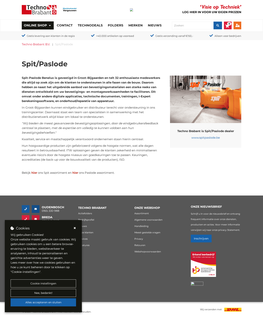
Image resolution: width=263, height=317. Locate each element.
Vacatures (84, 245)
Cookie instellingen (43, 283)
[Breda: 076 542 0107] (27, 219)
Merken (135, 25)
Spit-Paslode (31, 78)
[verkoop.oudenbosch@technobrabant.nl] (37, 209)
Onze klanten (85, 232)
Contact (65, 25)
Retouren (139, 245)
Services (83, 238)
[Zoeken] (218, 25)
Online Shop (35, 25)
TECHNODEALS (90, 25)
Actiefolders (85, 213)
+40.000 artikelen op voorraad (115, 35)
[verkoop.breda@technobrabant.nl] (37, 219)
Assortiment (141, 213)
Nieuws (155, 25)
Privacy (138, 238)
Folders (115, 25)
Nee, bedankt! (43, 293)
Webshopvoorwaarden (147, 251)
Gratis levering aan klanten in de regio (51, 35)
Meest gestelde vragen (147, 232)
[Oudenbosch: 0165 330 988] (27, 209)
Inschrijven (201, 238)
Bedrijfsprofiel (86, 219)
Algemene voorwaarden (148, 219)
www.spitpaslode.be (205, 137)
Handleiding (141, 226)
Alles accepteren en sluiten (43, 302)
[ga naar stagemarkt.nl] (203, 266)
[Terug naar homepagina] (39, 9)
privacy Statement (229, 229)
